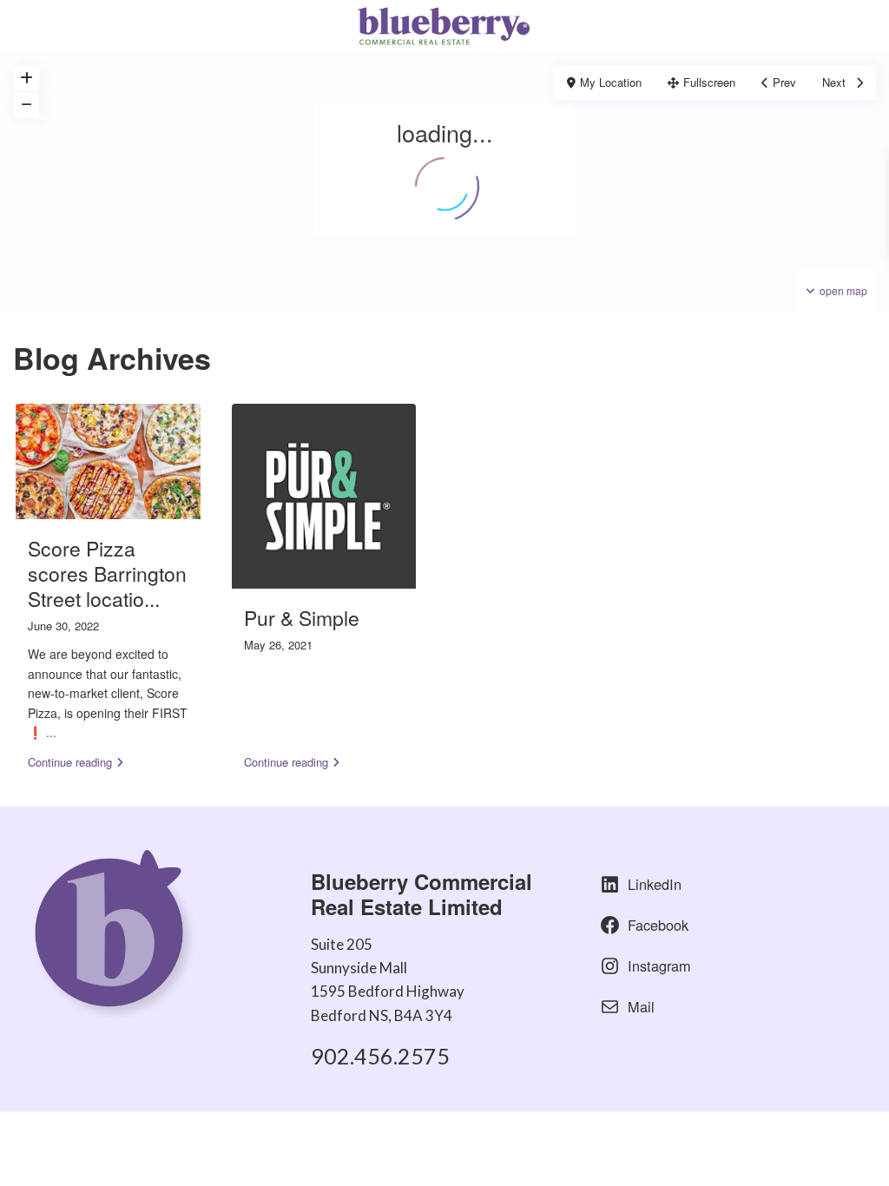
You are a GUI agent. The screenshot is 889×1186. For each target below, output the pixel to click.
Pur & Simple (301, 617)
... (51, 732)
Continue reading (70, 762)
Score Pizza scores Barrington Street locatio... (107, 573)
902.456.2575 (380, 1056)
